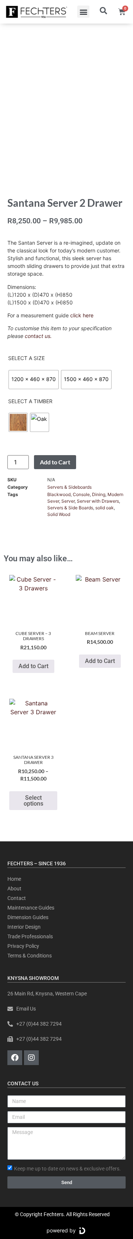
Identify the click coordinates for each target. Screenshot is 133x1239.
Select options (33, 800)
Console (81, 494)
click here (81, 315)
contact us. (38, 336)
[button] (83, 12)
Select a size (26, 358)
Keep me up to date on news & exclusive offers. (67, 1168)
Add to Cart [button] (33, 666)
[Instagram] (31, 1057)
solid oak (104, 507)
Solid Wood (58, 514)
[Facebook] (14, 1057)
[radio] (33, 379)
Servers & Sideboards (69, 487)
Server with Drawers (98, 501)
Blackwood (59, 494)
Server (68, 501)
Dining (98, 494)
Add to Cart (55, 461)
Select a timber (30, 401)
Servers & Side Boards (70, 507)
